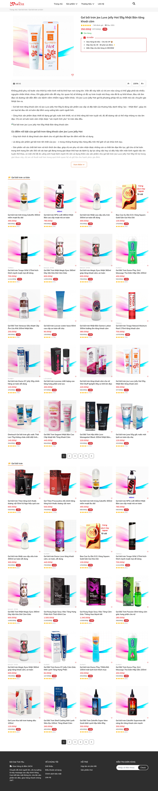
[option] (43, 46)
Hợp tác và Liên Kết (88, 766)
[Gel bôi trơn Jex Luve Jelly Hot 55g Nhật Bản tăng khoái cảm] (43, 46)
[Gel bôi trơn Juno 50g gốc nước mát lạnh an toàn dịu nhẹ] (132, 416)
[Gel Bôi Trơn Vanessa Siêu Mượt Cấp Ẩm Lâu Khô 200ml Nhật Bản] (24, 305)
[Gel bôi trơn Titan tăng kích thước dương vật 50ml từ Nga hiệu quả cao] (24, 482)
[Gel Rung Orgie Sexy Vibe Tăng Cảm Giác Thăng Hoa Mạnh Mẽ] (96, 591)
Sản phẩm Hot (87, 770)
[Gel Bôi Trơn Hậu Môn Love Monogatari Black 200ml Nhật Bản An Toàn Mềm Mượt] (96, 416)
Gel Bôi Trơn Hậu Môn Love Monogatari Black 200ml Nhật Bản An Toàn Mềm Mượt (95, 437)
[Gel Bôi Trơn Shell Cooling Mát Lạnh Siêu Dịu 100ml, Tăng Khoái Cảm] (60, 702)
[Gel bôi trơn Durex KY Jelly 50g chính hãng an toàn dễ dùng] (24, 361)
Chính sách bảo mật (53, 774)
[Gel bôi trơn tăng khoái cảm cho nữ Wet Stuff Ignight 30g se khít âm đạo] (96, 361)
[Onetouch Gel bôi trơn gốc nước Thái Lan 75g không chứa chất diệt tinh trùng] (24, 416)
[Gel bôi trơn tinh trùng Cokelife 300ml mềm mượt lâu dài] (24, 196)
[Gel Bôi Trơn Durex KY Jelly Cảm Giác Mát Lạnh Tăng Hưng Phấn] (60, 647)
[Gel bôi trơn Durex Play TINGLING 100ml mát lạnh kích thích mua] (96, 647)
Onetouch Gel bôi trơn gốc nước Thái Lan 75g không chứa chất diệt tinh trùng (23, 437)
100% (135, 83)
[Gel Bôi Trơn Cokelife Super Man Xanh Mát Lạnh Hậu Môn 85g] (96, 702)
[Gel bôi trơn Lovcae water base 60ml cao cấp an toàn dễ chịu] (60, 305)
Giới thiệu (49, 766)
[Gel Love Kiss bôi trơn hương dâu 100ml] (24, 702)
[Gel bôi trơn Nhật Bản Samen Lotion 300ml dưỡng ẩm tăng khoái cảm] (96, 305)
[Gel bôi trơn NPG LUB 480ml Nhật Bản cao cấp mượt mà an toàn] (60, 196)
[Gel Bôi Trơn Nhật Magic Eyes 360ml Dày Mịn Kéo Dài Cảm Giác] (60, 250)
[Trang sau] (91, 456)
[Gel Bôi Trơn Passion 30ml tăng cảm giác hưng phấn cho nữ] (132, 591)
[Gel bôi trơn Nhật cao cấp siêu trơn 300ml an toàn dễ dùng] (96, 196)
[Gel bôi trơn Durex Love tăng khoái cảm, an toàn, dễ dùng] (60, 536)
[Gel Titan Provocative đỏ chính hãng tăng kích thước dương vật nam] (60, 482)
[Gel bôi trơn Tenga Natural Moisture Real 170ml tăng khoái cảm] (132, 305)
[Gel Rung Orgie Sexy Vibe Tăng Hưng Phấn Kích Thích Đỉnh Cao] (60, 591)
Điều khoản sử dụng (53, 770)
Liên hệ (48, 777)
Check (143, 767)
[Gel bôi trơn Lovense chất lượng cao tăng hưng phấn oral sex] (60, 361)
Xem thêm (78, 164)
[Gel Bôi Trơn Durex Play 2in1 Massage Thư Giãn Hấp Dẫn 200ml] (132, 250)
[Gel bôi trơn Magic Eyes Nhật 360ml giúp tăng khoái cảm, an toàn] (96, 250)
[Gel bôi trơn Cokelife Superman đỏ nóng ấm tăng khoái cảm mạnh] (132, 702)
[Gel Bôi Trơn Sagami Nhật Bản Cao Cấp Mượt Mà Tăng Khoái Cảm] (60, 416)
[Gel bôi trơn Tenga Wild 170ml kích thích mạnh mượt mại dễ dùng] (24, 250)
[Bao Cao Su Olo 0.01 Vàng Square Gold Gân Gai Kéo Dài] (132, 196)
